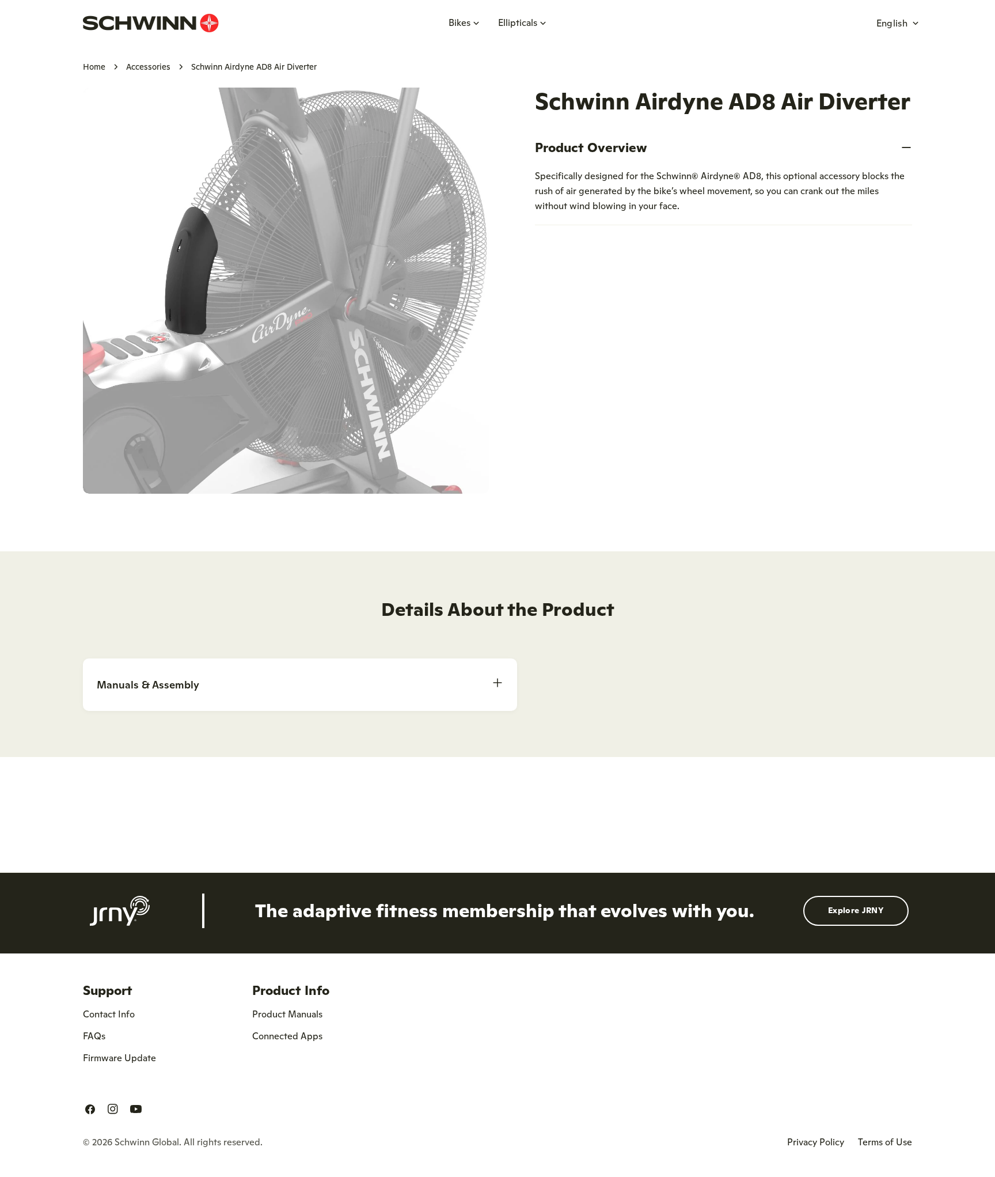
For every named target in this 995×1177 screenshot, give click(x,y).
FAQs (94, 1036)
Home (94, 67)
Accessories (148, 67)
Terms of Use (885, 1142)
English (891, 23)
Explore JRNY (856, 910)
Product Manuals (287, 1014)
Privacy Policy (815, 1142)
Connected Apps (287, 1036)
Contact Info (109, 1014)
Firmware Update (119, 1058)
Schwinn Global (147, 1142)
